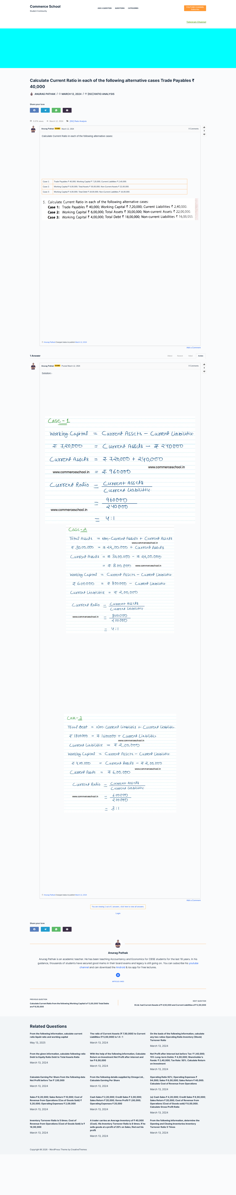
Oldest (169, 356)
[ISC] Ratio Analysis (101, 94)
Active (200, 356)
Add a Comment (194, 347)
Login (118, 913)
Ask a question (105, 8)
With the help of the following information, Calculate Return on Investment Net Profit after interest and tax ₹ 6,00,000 (118, 1057)
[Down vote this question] (204, 134)
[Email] (67, 110)
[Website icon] (118, 975)
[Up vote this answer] (204, 364)
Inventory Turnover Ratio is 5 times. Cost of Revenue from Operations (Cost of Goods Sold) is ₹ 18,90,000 (57, 1123)
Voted (190, 356)
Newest (180, 356)
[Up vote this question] (204, 127)
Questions (120, 8)
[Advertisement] (118, 47)
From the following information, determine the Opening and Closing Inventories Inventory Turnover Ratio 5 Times (175, 1123)
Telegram (191, 22)
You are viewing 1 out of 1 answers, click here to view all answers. (118, 907)
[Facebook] (34, 110)
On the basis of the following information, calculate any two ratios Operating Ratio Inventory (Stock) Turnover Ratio (177, 1037)
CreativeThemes (79, 1149)
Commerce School (45, 6)
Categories (133, 8)
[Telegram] (45, 110)
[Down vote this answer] (204, 371)
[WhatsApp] (56, 110)
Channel (201, 22)
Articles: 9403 (118, 981)
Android (120, 967)
